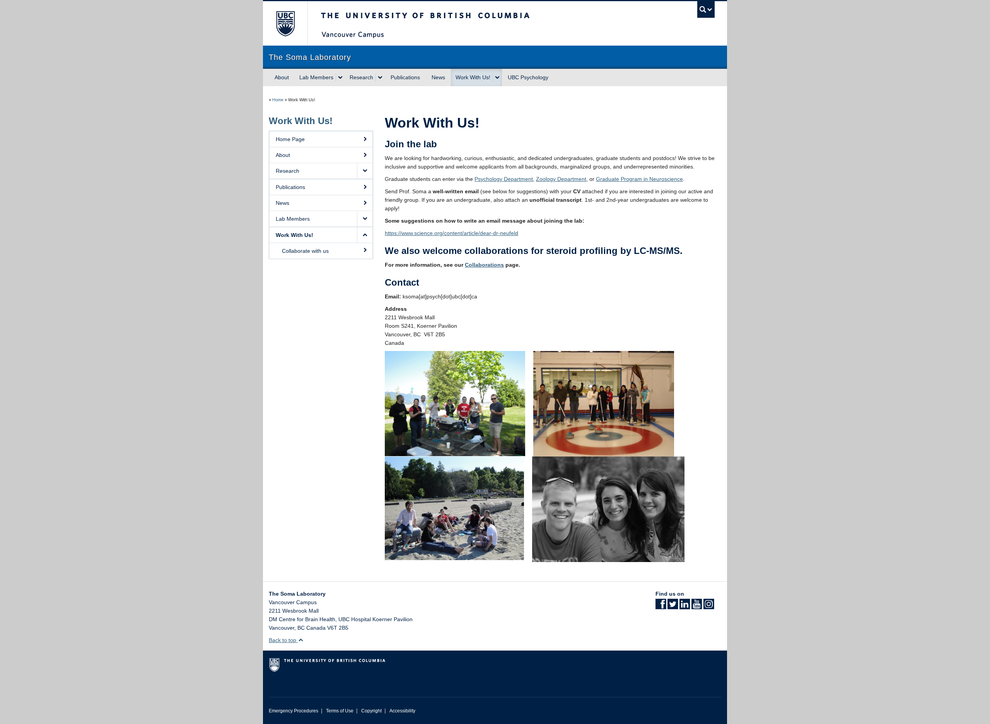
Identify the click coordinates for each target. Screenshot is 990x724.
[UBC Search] (706, 9)
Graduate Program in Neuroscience (639, 179)
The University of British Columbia (285, 23)
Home (277, 99)
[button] (364, 171)
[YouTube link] (696, 606)
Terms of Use (339, 711)
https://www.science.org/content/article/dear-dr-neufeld (451, 233)
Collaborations (484, 265)
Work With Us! (473, 77)
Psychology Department (504, 179)
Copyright (371, 711)
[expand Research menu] (380, 77)
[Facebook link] (660, 606)
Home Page (290, 139)
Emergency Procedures (293, 711)
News (438, 77)
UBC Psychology (528, 77)
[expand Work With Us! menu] (497, 77)
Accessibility (402, 711)
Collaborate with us (305, 251)
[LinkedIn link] (684, 606)
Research (361, 77)
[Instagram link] (708, 606)
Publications (405, 77)
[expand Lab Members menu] (340, 77)
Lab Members (316, 77)
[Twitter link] (672, 606)
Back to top (283, 640)
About (282, 77)
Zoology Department (561, 179)
